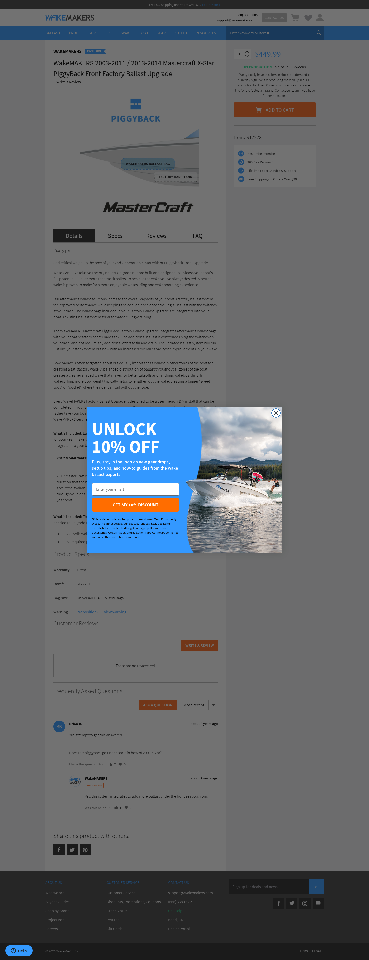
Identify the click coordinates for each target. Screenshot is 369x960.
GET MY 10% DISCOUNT (135, 505)
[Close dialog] (276, 413)
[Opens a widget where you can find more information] (19, 951)
